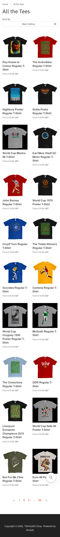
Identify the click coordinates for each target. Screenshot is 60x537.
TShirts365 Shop (33, 526)
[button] (51, 477)
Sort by (6, 19)
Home (5, 4)
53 (40, 500)
